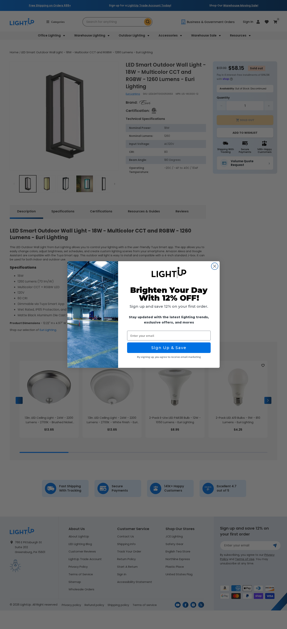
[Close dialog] (214, 266)
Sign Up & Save (168, 347)
